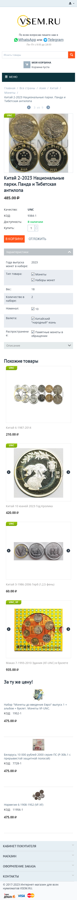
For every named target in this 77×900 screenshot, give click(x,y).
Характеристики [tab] (17, 252)
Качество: (10, 209)
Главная (9, 88)
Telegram (56, 40)
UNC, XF (13, 602)
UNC (9, 115)
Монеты (9, 93)
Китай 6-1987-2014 (18, 427)
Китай (54, 88)
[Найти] (71, 54)
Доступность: (13, 222)
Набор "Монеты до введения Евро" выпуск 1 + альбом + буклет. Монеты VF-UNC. (35, 706)
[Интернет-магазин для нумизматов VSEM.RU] (38, 20)
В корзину (14, 239)
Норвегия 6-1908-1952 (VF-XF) (23, 804)
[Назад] (29, 108)
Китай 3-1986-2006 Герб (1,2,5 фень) (30, 584)
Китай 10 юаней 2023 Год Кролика (29, 506)
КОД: (7, 215)
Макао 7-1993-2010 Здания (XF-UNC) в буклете (37, 663)
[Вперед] (48, 108)
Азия (42, 88)
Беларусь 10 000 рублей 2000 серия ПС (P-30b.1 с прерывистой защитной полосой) (37, 756)
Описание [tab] (13, 345)
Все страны (27, 88)
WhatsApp (27, 40)
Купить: (9, 228)
